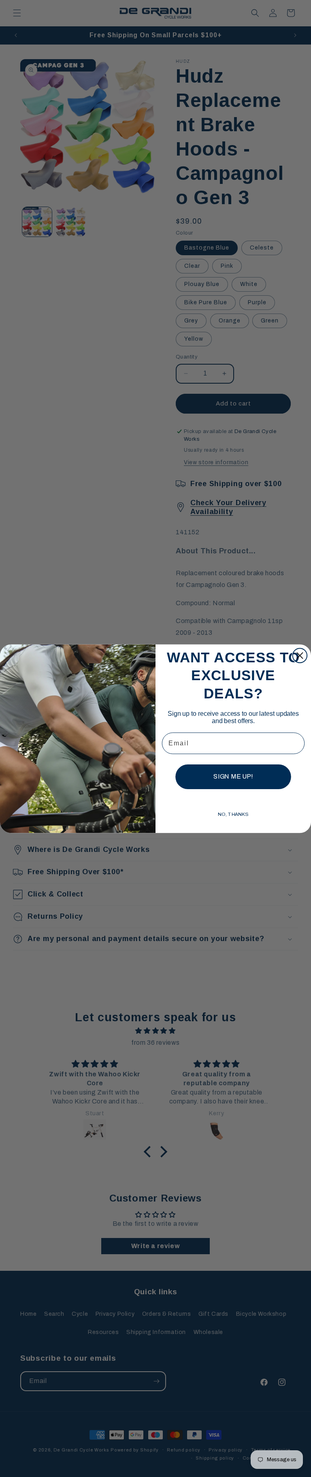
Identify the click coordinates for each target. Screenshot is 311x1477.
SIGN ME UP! (233, 776)
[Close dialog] (300, 655)
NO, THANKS (233, 814)
